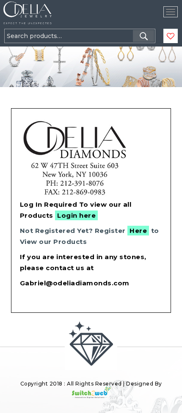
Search (143, 36)
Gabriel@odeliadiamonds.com (75, 283)
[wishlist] (170, 36)
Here (138, 231)
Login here (76, 215)
